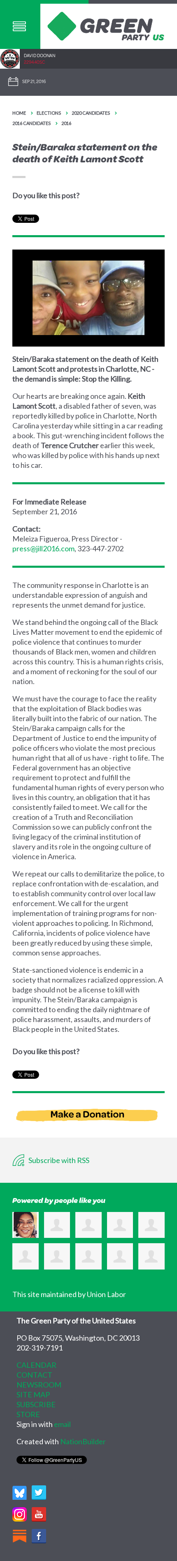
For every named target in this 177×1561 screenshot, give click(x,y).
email (62, 1424)
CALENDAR (36, 1364)
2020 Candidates (91, 113)
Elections (49, 113)
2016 (66, 123)
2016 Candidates (31, 123)
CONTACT (34, 1374)
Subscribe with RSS (58, 1160)
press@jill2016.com (43, 548)
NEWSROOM (38, 1384)
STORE (28, 1414)
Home (19, 113)
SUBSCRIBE (36, 1404)
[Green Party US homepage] (106, 25)
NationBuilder (83, 1441)
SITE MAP (33, 1394)
